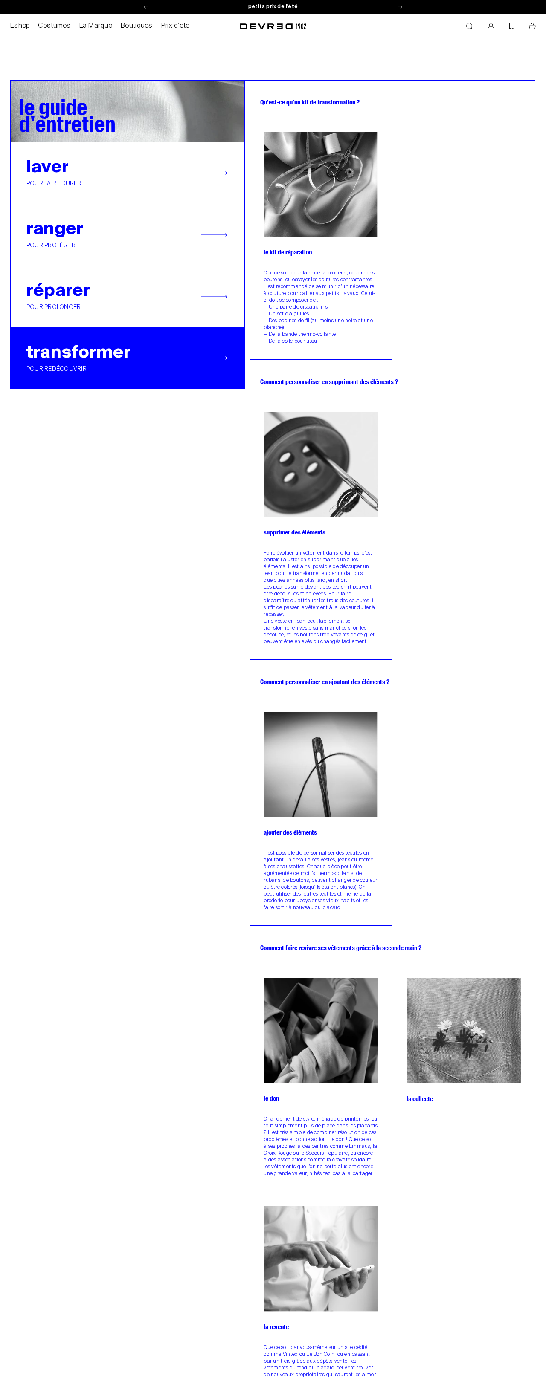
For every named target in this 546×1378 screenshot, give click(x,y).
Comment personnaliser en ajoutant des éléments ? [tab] (324, 682)
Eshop (19, 26)
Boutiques (137, 26)
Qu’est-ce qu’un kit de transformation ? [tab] (310, 102)
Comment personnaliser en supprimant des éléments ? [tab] (329, 382)
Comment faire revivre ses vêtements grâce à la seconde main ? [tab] (340, 948)
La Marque (96, 26)
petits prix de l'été (273, 6)
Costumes (54, 26)
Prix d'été (175, 26)
